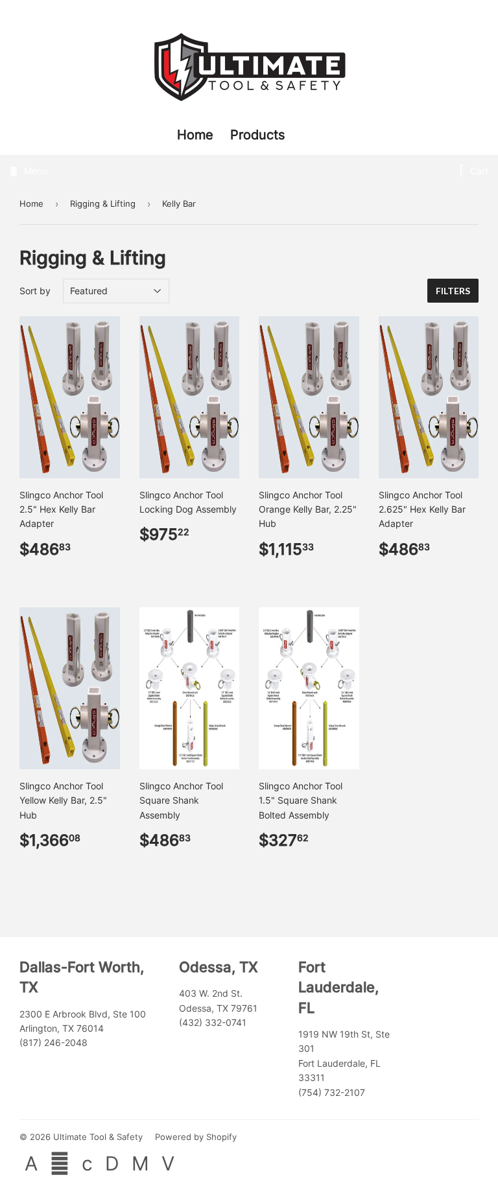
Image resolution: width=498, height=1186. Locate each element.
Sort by (35, 290)
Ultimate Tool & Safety (98, 1137)
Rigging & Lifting (103, 203)
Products (257, 135)
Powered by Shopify (196, 1137)
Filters (453, 290)
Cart (478, 170)
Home (197, 135)
